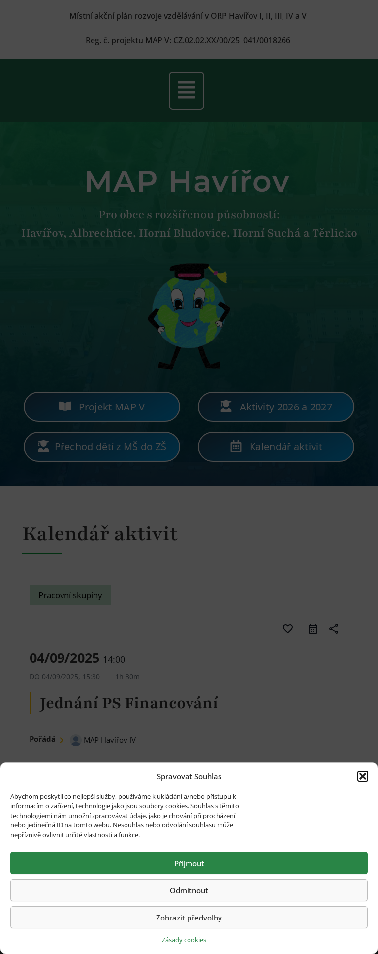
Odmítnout (189, 890)
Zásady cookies (184, 939)
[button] (363, 776)
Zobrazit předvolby (189, 917)
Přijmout (189, 863)
